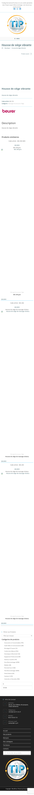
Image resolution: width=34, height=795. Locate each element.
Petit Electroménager (11, 670)
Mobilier (7, 665)
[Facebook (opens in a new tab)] (14, 9)
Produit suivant (25, 54)
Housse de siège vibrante (19, 48)
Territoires (6, 745)
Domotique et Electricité (12, 654)
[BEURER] (9, 111)
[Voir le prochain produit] (31, 54)
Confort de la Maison (11, 651)
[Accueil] (2, 48)
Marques (6, 738)
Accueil (5, 731)
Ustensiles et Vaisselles (12, 679)
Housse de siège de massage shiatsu (17, 456)
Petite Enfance (9, 673)
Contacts (6, 749)
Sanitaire (8, 676)
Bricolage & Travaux (10, 648)
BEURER (17, 145)
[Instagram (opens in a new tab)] (17, 9)
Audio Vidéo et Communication (14, 645)
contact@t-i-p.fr (13, 723)
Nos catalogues (8, 741)
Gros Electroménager (11, 662)
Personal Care (9, 668)
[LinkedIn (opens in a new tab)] (20, 9)
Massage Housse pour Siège (16, 103)
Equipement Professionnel (12, 657)
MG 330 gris (17, 294)
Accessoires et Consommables (14, 643)
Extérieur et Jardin (10, 659)
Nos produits (7, 734)
